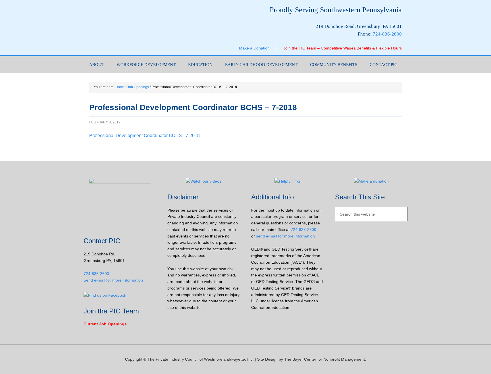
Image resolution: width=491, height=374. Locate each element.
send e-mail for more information (285, 236)
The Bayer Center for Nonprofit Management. (325, 359)
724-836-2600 (387, 34)
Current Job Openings (105, 324)
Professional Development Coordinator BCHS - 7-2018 (144, 135)
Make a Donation (257, 48)
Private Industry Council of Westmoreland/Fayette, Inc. (140, 27)
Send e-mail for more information (113, 280)
